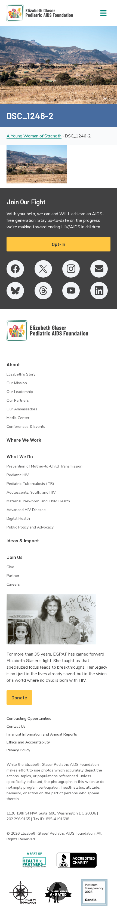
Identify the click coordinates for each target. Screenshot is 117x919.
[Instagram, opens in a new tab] (71, 269)
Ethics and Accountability (28, 742)
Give (10, 567)
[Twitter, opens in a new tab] (43, 269)
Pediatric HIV (18, 475)
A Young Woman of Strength (34, 136)
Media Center (18, 417)
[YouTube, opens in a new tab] (71, 290)
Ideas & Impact (23, 540)
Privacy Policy (18, 750)
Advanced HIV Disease (26, 509)
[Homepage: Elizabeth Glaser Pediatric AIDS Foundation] (26, 12)
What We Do (20, 456)
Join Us (15, 557)
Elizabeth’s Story (21, 374)
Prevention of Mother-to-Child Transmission (44, 466)
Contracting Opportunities (29, 718)
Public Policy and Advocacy (30, 527)
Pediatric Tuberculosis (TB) (30, 483)
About (13, 364)
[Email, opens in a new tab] (99, 269)
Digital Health (18, 518)
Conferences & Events (26, 426)
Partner (13, 575)
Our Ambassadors (22, 409)
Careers (13, 584)
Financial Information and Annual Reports (42, 734)
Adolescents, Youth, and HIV (31, 492)
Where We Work (24, 440)
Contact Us (16, 726)
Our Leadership (20, 391)
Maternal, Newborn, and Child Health (38, 501)
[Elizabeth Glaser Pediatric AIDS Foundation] (47, 330)
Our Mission (17, 383)
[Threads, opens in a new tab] (43, 290)
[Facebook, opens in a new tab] (15, 269)
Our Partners (18, 400)
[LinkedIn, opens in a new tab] (99, 290)
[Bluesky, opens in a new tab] (15, 290)
